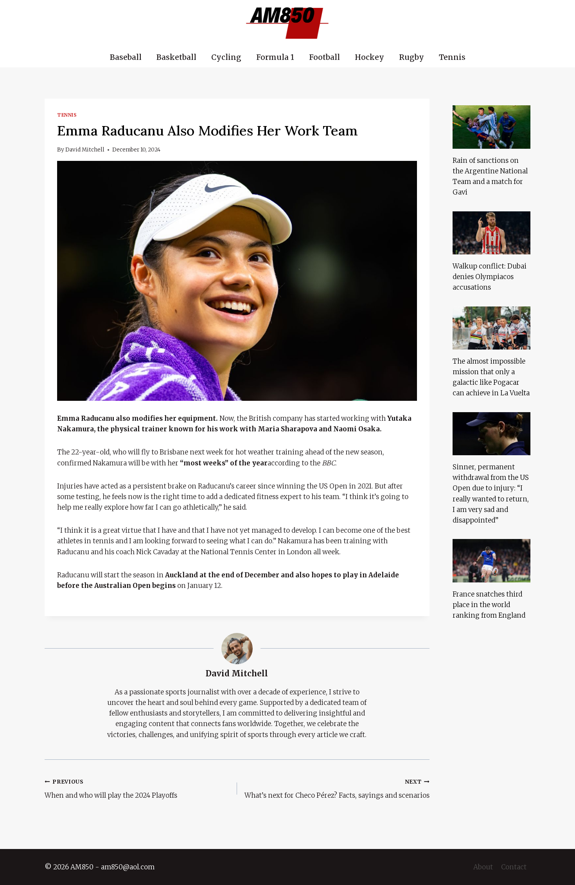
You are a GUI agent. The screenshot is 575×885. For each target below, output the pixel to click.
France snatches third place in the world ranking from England (489, 605)
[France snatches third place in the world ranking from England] (491, 560)
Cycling (226, 57)
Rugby (411, 57)
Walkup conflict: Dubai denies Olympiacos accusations (489, 277)
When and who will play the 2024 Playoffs (111, 789)
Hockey (369, 57)
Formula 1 (275, 57)
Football (324, 57)
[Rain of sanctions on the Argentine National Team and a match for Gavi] (491, 126)
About (483, 867)
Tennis (452, 57)
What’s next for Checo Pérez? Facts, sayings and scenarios (336, 789)
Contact (513, 867)
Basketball (176, 57)
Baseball (126, 57)
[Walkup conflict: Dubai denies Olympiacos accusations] (491, 232)
